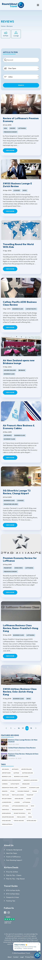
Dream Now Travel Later (9, 787)
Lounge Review (6, 802)
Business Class (6, 776)
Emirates (4, 791)
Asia (5, 128)
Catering (5, 784)
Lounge (28, 798)
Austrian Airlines (27, 773)
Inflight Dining (7, 798)
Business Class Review (30, 780)
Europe (12, 128)
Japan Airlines (18, 798)
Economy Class (34, 787)
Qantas (28, 809)
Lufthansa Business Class (20, 806)
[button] (38, 5)
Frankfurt (30, 795)
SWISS (30, 817)
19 (31, 728)
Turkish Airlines (19, 820)
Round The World (19, 813)
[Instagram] (8, 912)
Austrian (16, 773)
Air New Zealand (26, 769)
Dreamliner (26, 784)
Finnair (34, 791)
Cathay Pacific (15, 784)
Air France (15, 769)
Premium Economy (17, 809)
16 (19, 728)
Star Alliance (21, 817)
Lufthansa (5, 806)
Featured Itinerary (23, 791)
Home (3, 26)
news (32, 806)
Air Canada (5, 769)
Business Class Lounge (21, 776)
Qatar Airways (6, 813)
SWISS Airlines (6, 820)
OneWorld (5, 809)
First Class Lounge (18, 795)
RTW (29, 813)
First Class (5, 795)
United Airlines (31, 820)
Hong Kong (19, 568)
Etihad (12, 791)
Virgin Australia (7, 824)
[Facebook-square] (5, 912)
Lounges (17, 802)
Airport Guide (6, 773)
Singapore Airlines (8, 817)
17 (23, 728)
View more (10, 150)
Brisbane (22, 370)
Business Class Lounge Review (11, 780)
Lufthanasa (26, 802)
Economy (23, 787)
